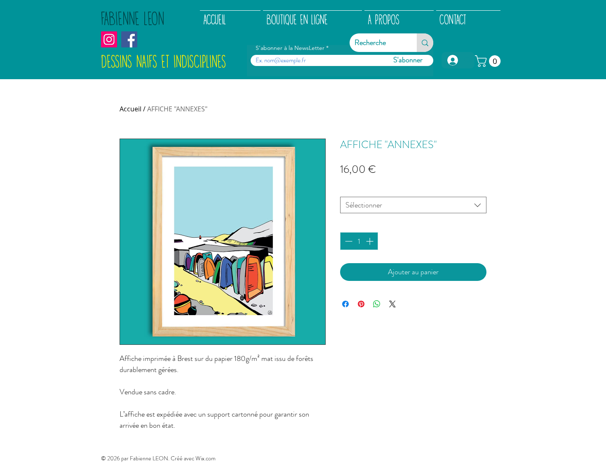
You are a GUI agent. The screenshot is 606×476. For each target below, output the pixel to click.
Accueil (130, 108)
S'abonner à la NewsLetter (290, 48)
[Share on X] (392, 304)
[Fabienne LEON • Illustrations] (129, 39)
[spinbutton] (359, 241)
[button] (489, 61)
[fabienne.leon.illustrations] (109, 39)
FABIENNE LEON (132, 19)
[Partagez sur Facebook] (345, 304)
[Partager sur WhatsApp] (377, 304)
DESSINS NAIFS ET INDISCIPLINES (163, 62)
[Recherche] (425, 42)
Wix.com (205, 458)
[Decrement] (347, 241)
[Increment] (370, 241)
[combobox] (413, 205)
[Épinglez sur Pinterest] (361, 304)
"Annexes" (356, 188)
